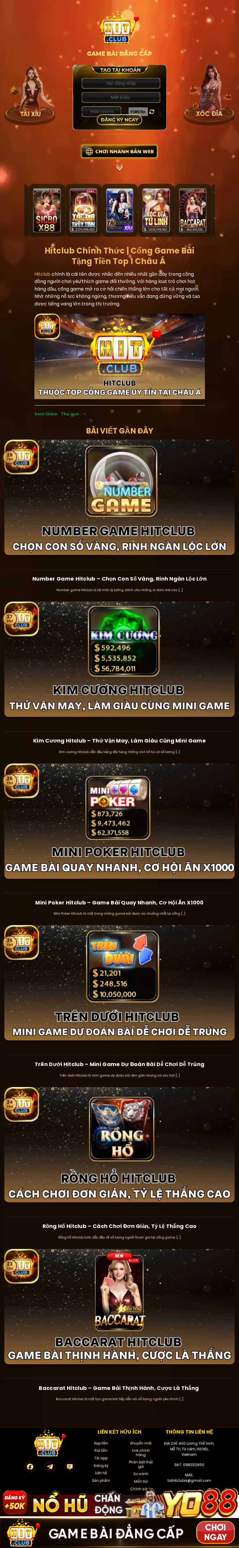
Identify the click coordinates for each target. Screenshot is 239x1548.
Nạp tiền (101, 1443)
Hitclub (42, 274)
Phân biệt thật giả (141, 1464)
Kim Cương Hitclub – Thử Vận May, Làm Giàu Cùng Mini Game (119, 740)
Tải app (101, 1458)
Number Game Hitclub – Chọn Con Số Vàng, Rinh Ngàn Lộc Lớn (119, 578)
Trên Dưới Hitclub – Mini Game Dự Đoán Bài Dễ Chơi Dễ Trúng (119, 1064)
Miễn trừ (141, 1481)
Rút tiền (101, 1450)
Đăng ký (101, 1465)
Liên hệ (101, 1472)
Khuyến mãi (141, 1443)
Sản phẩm (101, 1480)
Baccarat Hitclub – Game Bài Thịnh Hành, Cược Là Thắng (119, 1388)
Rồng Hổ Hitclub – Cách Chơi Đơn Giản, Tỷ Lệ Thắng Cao (120, 1226)
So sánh (140, 1473)
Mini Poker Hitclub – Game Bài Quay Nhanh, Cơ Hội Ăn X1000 (119, 902)
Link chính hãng (141, 1452)
